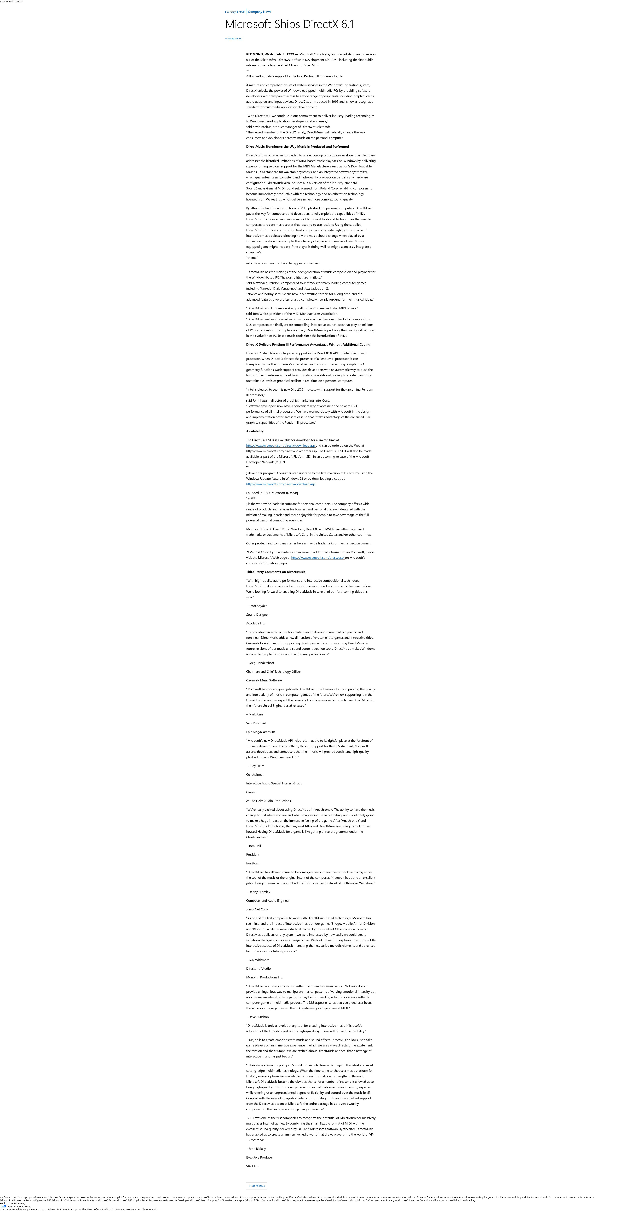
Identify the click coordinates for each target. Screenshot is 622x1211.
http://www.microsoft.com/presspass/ (318, 557)
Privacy (63, 1209)
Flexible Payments (347, 1197)
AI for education (585, 1197)
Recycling (135, 1209)
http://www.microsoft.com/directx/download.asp (281, 445)
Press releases (257, 1185)
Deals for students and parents (559, 1197)
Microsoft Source (233, 38)
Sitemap (33, 1209)
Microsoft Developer (177, 1200)
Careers (344, 1200)
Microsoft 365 (60, 1200)
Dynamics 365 (43, 1200)
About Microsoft (358, 1200)
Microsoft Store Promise (322, 1197)
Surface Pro (6, 1197)
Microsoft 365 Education (456, 1197)
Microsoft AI (7, 1200)
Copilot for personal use (127, 1197)
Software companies (312, 1200)
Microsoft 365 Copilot (129, 1200)
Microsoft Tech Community (260, 1200)
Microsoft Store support (244, 1197)
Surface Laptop (22, 1197)
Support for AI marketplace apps (226, 1200)
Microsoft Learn (198, 1200)
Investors (414, 1200)
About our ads (150, 1209)
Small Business (150, 1200)
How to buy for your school (485, 1197)
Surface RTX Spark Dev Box (70, 1197)
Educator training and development (521, 1197)
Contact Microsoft (49, 1209)
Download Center (220, 1197)
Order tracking (276, 1197)
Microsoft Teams (107, 1200)
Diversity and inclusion (432, 1200)
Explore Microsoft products (157, 1197)
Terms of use (94, 1209)
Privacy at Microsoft (397, 1200)
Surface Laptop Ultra (42, 1197)
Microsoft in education (369, 1197)
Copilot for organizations (99, 1197)
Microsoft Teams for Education (425, 1197)
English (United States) (12, 1203)
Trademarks (108, 1209)
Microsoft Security (24, 1200)
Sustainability (467, 1200)
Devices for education (395, 1197)
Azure (162, 1200)
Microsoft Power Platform (82, 1200)
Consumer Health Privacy (14, 1209)
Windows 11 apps (182, 1197)
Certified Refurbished (296, 1197)
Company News (259, 11)
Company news (377, 1200)
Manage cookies (77, 1209)
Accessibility (453, 1200)
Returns (262, 1197)
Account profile (201, 1197)
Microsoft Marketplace (288, 1200)
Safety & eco (122, 1209)
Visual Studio (332, 1200)
